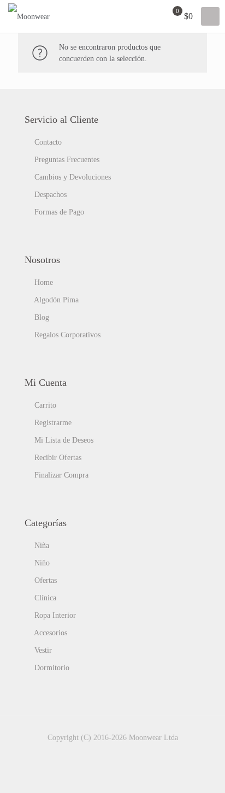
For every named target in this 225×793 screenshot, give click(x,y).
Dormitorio (51, 668)
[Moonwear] (29, 16)
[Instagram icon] (130, 754)
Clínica (45, 598)
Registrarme (53, 423)
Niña (41, 545)
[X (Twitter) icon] (118, 754)
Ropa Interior (55, 615)
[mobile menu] (210, 16)
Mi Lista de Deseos (63, 440)
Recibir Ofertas (57, 458)
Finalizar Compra (61, 475)
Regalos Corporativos (67, 335)
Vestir (43, 650)
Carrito (45, 405)
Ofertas (45, 580)
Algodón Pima (56, 300)
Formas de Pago (59, 212)
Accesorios (50, 633)
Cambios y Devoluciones (72, 177)
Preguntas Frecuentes (66, 160)
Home (43, 282)
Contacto (48, 142)
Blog (41, 317)
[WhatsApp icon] (95, 754)
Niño (42, 563)
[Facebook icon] (107, 754)
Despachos (50, 194)
